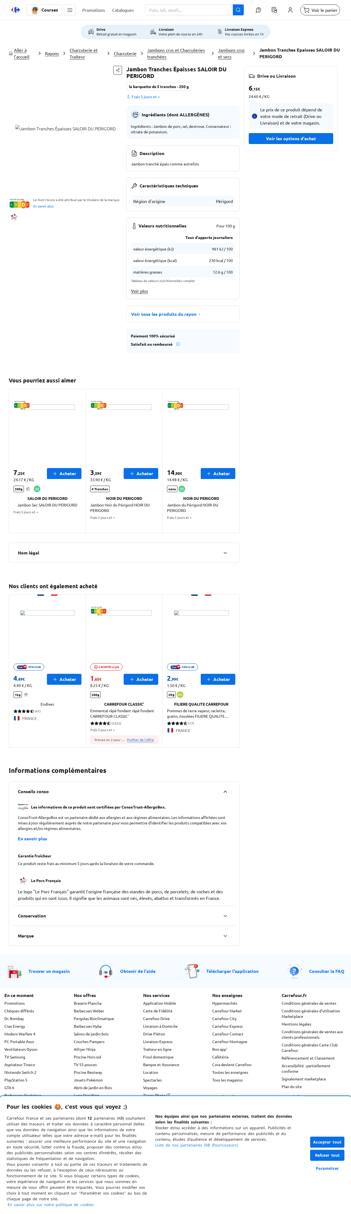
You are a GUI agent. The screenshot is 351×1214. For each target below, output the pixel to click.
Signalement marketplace (304, 1078)
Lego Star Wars (86, 1095)
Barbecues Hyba (87, 1026)
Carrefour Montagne (229, 1041)
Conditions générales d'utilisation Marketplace (311, 1013)
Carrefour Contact (228, 1033)
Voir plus (139, 291)
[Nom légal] (225, 552)
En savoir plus (43, 206)
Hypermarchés (224, 1003)
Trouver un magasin (49, 971)
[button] (69, 9)
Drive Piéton (154, 1033)
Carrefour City (224, 1018)
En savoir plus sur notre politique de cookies (51, 1204)
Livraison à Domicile (160, 1026)
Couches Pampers (89, 1041)
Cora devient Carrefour (232, 1064)
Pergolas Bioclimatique (94, 1018)
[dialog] (175, 1155)
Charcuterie (125, 53)
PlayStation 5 (15, 1079)
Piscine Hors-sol (87, 1056)
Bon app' (219, 1049)
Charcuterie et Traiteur (84, 53)
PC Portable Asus (19, 1041)
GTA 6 (9, 1087)
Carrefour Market (227, 1010)
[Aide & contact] (258, 9)
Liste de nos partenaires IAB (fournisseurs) (196, 1145)
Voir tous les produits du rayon (163, 314)
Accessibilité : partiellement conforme (306, 1068)
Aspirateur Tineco (19, 1064)
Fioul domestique (158, 1056)
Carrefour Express (227, 1026)
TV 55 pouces (85, 1064)
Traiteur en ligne (157, 1049)
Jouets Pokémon (88, 1079)
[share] (117, 70)
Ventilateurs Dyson (20, 1049)
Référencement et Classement (308, 1057)
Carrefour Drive (156, 1018)
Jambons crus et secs (231, 53)
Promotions (14, 1003)
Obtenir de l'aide (137, 971)
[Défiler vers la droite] (233, 460)
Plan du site (292, 1086)
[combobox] (194, 9)
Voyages (150, 1087)
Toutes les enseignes (230, 1072)
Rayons (52, 53)
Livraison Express (157, 1041)
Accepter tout (327, 1142)
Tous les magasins (227, 1079)
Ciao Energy (14, 1026)
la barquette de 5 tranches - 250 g (159, 86)
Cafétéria (220, 1056)
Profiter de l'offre (140, 739)
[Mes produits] (274, 9)
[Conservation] (225, 915)
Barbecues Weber (89, 1010)
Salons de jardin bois (91, 1033)
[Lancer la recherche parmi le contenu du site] (238, 10)
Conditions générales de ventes (309, 1003)
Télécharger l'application (232, 971)
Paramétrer (327, 1168)
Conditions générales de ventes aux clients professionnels (312, 1034)
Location (150, 1072)
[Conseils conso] (225, 791)
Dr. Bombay (14, 1018)
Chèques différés (19, 1010)
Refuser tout (327, 1155)
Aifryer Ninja (84, 1049)
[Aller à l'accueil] (15, 9)
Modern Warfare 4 (19, 1033)
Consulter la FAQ (326, 971)
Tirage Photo (154, 1095)
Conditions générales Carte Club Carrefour (310, 1047)
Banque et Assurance (161, 1064)
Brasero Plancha (87, 1003)
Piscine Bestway (88, 1072)
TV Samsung (14, 1056)
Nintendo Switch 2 (20, 1072)
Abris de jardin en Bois (93, 1087)
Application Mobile (159, 1003)
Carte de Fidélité (157, 1010)
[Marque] (225, 935)
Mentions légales (296, 1023)
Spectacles (152, 1079)
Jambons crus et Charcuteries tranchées (176, 53)
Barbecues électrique (22, 1095)
